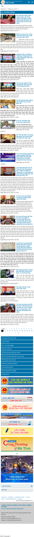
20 (27, 330)
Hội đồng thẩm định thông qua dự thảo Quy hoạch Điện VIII (24, 101)
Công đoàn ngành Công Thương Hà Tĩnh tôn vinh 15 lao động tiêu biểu (24, 84)
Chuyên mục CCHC (19, 497)
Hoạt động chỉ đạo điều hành (9, 338)
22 (31, 330)
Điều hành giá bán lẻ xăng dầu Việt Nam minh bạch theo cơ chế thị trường (24, 271)
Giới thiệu (10, 497)
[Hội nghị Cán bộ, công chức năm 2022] (7, 290)
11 (5, 330)
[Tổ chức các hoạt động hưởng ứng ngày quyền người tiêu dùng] (7, 199)
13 (9, 330)
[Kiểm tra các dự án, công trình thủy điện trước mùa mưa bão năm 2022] (7, 37)
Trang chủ (3, 9)
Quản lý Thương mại (7, 349)
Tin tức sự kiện (5, 341)
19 (24, 330)
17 (19, 330)
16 (17, 330)
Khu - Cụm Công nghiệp (8, 345)
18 (22, 330)
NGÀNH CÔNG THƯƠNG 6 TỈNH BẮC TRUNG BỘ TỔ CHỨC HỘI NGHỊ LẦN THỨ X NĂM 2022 (24, 57)
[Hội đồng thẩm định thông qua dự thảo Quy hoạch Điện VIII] (7, 104)
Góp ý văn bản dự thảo (7, 367)
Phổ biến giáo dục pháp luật (9, 360)
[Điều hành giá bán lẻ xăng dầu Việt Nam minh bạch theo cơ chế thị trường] (7, 273)
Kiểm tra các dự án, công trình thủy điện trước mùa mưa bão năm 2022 (24, 35)
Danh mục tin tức (12, 9)
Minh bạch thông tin (11, 499)
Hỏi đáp (20, 499)
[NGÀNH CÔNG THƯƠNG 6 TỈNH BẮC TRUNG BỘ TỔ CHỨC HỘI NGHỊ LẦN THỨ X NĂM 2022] (7, 58)
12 (7, 330)
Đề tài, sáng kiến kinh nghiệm (9, 370)
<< (6, 328)
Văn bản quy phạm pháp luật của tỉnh (11, 352)
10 (2, 330)
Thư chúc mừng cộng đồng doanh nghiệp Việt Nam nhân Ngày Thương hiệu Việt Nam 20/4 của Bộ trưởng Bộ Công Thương (25, 157)
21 (29, 330)
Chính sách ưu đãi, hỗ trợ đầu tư (9, 363)
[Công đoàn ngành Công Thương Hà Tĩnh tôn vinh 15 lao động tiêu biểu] (7, 86)
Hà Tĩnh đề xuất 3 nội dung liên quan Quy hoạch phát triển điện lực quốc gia (24, 136)
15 (14, 330)
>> (18, 332)
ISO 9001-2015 (5, 374)
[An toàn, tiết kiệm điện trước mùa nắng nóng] (7, 124)
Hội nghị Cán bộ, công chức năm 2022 (23, 287)
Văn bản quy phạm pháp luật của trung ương (13, 356)
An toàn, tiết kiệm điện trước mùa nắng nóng (23, 121)
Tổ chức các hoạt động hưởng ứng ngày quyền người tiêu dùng (23, 197)
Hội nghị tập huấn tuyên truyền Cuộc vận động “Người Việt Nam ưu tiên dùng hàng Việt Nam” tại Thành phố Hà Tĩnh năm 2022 (23, 19)
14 (12, 330)
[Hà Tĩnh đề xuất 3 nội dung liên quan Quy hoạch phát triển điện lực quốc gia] (7, 138)
